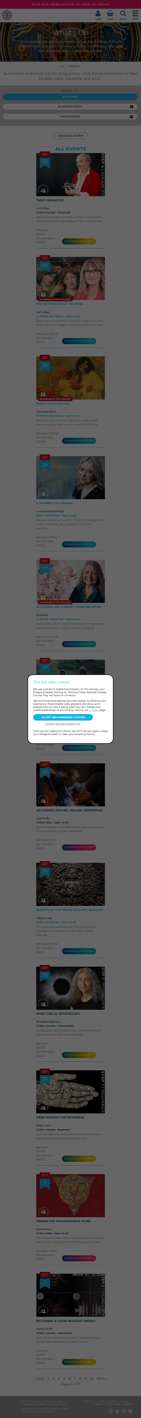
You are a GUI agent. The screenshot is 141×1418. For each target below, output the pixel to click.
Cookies (94, 710)
